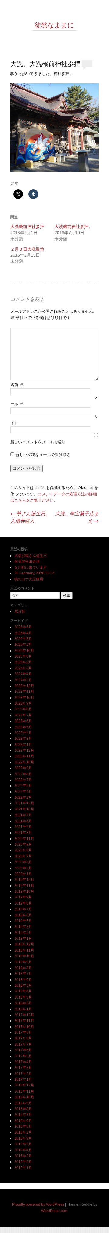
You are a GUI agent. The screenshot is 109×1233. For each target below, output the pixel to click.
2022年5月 (23, 785)
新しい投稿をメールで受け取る (43, 455)
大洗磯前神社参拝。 (73, 226)
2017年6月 (23, 1050)
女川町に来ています (30, 567)
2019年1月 (23, 938)
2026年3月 (23, 639)
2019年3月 (23, 927)
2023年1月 (23, 745)
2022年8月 (23, 774)
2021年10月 (24, 809)
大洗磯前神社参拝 (27, 226)
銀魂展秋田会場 (27, 561)
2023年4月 (23, 733)
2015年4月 (23, 1150)
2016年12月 (24, 1085)
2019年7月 (23, 909)
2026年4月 (23, 633)
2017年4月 (23, 1062)
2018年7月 (23, 974)
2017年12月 (24, 1015)
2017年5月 (23, 1056)
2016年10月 (24, 1097)
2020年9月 (23, 844)
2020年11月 (24, 839)
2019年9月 (23, 897)
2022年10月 (24, 762)
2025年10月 (24, 651)
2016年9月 (23, 1103)
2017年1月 (23, 1079)
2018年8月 (23, 968)
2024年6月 (23, 668)
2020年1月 (23, 874)
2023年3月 (23, 738)
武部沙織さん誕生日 (30, 556)
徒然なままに (54, 25)
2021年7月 (23, 815)
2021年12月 (24, 803)
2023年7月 (23, 715)
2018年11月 (24, 950)
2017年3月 (23, 1068)
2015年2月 (23, 1162)
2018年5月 (23, 985)
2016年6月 (23, 1121)
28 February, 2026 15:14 (34, 573)
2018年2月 (23, 1003)
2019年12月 (24, 880)
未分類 (19, 611)
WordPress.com (54, 1211)
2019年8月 (23, 903)
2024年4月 (23, 674)
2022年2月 (23, 797)
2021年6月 (23, 821)
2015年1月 (23, 1168)
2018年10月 (24, 956)
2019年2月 (23, 933)
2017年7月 (23, 1044)
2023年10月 (24, 698)
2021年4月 (23, 827)
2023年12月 (24, 686)
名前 (16, 384)
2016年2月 (23, 1132)
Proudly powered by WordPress (38, 1204)
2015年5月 (23, 1144)
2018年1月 (23, 1009)
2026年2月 (23, 644)
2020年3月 (23, 862)
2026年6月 (23, 627)
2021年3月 (23, 832)
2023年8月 (23, 709)
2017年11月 (24, 1021)
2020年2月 (23, 868)
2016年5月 (23, 1126)
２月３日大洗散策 (27, 249)
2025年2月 (23, 662)
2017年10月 (24, 1027)
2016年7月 (23, 1115)
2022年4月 (23, 792)
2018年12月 (24, 944)
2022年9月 (23, 768)
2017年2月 (23, 1074)
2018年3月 (23, 997)
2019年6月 (23, 915)
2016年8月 (23, 1109)
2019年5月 (23, 921)
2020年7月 (23, 856)
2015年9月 (23, 1138)
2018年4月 (23, 991)
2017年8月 (23, 1038)
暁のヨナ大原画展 (28, 579)
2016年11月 (24, 1091)
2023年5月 (23, 727)
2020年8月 (23, 850)
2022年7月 (23, 780)
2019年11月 (24, 886)
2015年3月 (23, 1156)
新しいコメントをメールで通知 (37, 442)
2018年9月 (23, 962)
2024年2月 (23, 680)
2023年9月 (23, 703)
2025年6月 (23, 656)
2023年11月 (24, 691)
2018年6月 (23, 980)
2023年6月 (23, 721)
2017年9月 (23, 1032)
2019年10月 (24, 891)
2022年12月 (24, 750)
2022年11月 (24, 756)
